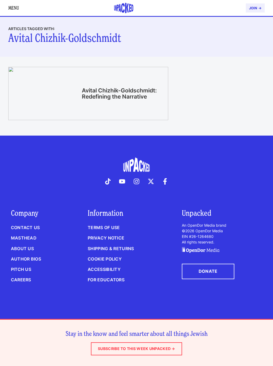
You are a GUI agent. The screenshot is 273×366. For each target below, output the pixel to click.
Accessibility (104, 269)
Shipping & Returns (111, 248)
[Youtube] (122, 181)
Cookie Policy (105, 259)
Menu (13, 8)
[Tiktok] (108, 181)
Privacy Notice (106, 238)
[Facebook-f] (165, 181)
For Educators (106, 279)
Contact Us (25, 227)
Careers (21, 279)
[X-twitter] (150, 181)
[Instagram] (136, 181)
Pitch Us (21, 269)
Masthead (24, 238)
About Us (22, 248)
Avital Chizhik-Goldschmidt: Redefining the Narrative (119, 93)
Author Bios (26, 259)
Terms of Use (104, 227)
